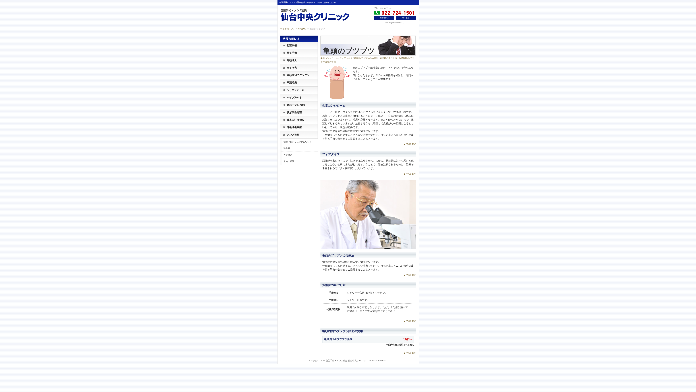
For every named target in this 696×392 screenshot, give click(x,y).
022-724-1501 (397, 13)
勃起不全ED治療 (296, 105)
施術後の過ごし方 (388, 58)
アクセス (287, 155)
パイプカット (294, 97)
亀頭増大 (292, 60)
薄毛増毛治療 (294, 127)
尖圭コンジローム (329, 58)
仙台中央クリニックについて (297, 141)
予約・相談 (288, 161)
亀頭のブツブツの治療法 (366, 58)
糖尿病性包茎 (294, 112)
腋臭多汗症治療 (295, 120)
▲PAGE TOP (409, 144)
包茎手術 (292, 45)
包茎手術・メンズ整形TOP (293, 29)
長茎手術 (292, 53)
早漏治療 (292, 82)
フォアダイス (346, 58)
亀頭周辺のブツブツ (298, 75)
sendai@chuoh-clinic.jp (395, 22)
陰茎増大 (292, 67)
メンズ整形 (293, 134)
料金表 (286, 148)
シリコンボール (295, 90)
